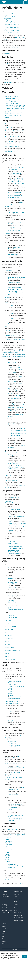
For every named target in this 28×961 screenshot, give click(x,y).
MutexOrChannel (13, 584)
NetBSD (7, 854)
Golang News (12, 372)
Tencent (10, 695)
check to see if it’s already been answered (18, 430)
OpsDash (10, 711)
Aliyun (10, 693)
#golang (20, 383)
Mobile (7, 852)
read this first (17, 173)
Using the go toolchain (11, 103)
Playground (17, 894)
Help (15, 901)
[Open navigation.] (25, 2)
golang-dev (14, 442)
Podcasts (11, 305)
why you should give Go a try (13, 146)
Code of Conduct (18, 920)
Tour (15, 896)
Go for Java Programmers (15, 608)
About (16, 905)
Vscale (10, 691)
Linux (6, 846)
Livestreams (11, 318)
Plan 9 (7, 857)
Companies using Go (11, 480)
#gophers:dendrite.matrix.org (16, 407)
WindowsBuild (12, 864)
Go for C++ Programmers (15, 609)
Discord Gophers (15, 411)
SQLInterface (12, 602)
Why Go (4, 891)
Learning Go (8, 270)
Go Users (11, 141)
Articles (7, 327)
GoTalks (10, 313)
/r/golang (19, 376)
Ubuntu (10, 849)
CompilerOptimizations (15, 546)
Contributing (7, 15)
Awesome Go (12, 39)
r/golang (4, 938)
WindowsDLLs (12, 867)
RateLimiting (8, 644)
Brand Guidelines (18, 917)
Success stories (9, 143)
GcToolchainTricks (13, 550)
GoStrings (11, 615)
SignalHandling (9, 647)
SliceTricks (8, 653)
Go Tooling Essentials (14, 553)
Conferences (8, 475)
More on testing (12, 291)
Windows (7, 861)
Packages (5, 905)
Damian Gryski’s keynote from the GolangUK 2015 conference (12, 352)
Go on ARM (8, 844)
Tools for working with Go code (14, 212)
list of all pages (14, 47)
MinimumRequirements (11, 829)
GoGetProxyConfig (13, 543)
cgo (9, 545)
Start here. (17, 247)
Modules (7, 233)
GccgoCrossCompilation (15, 548)
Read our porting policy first (16, 835)
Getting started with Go (9, 16)
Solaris (7, 859)
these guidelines (13, 794)
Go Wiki (20, 883)
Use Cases (4, 894)
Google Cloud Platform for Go (17, 686)
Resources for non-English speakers (15, 339)
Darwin (7, 839)
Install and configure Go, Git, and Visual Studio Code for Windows (16, 180)
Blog (15, 910)
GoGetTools (11, 541)
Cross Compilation (10, 503)
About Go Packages (7, 910)
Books (7, 297)
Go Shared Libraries (14, 509)
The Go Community (8, 21)
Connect (5, 923)
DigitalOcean (12, 684)
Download (16, 907)
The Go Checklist (13, 249)
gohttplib (10, 530)
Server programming (14, 282)
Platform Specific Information (11, 32)
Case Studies (5, 896)
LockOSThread (12, 582)
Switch (7, 656)
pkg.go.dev (11, 227)
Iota (6, 632)
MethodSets (8, 635)
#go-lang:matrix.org (18, 404)
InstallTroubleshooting (14, 192)
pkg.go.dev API (6, 912)
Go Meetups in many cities (13, 452)
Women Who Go (13, 463)
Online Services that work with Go (12, 26)
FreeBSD (7, 843)
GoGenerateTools (13, 552)
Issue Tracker (17, 912)
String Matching (12, 617)
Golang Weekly (5, 943)
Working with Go (8, 18)
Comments (8, 620)
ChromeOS (8, 838)
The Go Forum (12, 362)
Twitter (3, 931)
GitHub (3, 934)
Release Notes (18, 915)
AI (8, 567)
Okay (24, 956)
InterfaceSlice (9, 629)
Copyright (14, 949)
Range (7, 641)
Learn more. (13, 959)
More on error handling (15, 289)
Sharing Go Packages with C (16, 516)
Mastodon (4, 929)
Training (7, 330)
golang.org (8, 879)
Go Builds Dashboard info (15, 815)
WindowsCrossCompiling (15, 866)
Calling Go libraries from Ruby (17, 523)
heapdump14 (12, 743)
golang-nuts (11, 424)
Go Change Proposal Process (13, 763)
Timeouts (11, 578)
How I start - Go (19, 183)
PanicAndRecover (10, 638)
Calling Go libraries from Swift (17, 527)
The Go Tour (8, 124)
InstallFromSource (13, 175)
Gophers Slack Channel (15, 367)
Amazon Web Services (14, 681)
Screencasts (11, 324)
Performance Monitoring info (16, 817)
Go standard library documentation (15, 131)
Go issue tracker (12, 64)
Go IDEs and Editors (11, 207)
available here (15, 497)
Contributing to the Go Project (11, 30)
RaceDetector (12, 587)
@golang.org (12, 381)
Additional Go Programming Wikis (12, 24)
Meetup (4, 941)
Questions (7, 53)
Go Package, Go (13, 254)
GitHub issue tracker (16, 804)
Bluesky (4, 926)
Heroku (10, 688)
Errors (7, 623)
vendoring (8, 501)
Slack (3, 936)
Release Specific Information (13, 115)
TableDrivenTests (10, 659)
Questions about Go (9, 13)
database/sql (12, 595)
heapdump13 (12, 741)
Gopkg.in (10, 721)
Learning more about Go (10, 20)
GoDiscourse (12, 469)
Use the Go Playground (12, 136)
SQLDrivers (11, 600)
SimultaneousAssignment (12, 650)
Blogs (6, 303)
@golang (10, 388)
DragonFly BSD (9, 841)
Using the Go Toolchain (9, 23)
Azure (10, 683)
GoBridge (11, 455)
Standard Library (6, 907)
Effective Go (8, 127)
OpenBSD (8, 856)
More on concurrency (14, 287)
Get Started (18, 891)
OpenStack (11, 690)
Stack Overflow (14, 398)
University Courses (10, 335)
